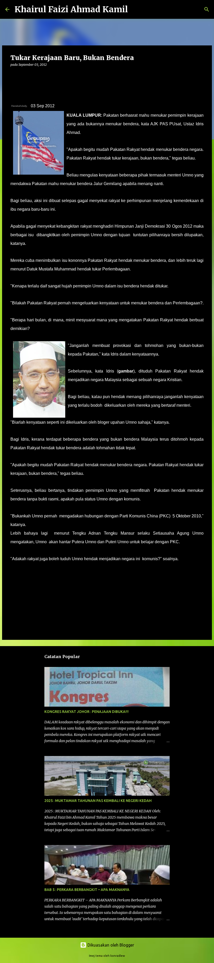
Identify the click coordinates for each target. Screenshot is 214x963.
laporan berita (25, 574)
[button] (13, 75)
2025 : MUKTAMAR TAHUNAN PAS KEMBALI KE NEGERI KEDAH (98, 801)
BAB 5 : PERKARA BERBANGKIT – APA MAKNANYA (86, 890)
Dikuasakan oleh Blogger (110, 945)
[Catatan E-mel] (13, 568)
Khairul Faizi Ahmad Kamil (71, 9)
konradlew (117, 955)
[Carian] (135, 9)
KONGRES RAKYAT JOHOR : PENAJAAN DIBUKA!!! (86, 712)
